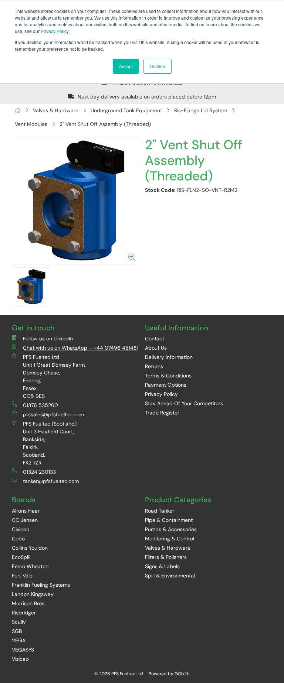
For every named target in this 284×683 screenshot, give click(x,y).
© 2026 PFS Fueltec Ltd (118, 674)
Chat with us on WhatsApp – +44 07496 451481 (80, 347)
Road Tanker (159, 510)
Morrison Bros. (28, 603)
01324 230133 (39, 472)
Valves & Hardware (55, 110)
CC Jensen (25, 520)
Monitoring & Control (169, 538)
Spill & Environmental (170, 575)
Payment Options (165, 385)
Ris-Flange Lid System (200, 110)
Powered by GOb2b (169, 674)
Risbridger (24, 612)
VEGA (19, 640)
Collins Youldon (30, 547)
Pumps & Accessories (171, 529)
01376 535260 (40, 405)
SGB (17, 631)
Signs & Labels (162, 566)
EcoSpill (21, 557)
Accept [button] (126, 66)
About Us (156, 347)
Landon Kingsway (33, 594)
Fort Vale (22, 575)
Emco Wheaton (30, 566)
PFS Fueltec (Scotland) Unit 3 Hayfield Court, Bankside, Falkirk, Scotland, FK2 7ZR (50, 443)
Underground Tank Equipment (126, 110)
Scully (19, 622)
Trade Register (162, 412)
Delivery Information (169, 357)
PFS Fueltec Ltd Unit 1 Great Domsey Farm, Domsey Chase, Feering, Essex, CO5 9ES (54, 376)
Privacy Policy (54, 31)
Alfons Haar (26, 510)
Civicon (20, 529)
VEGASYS (23, 649)
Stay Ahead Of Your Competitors (184, 403)
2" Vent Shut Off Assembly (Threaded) (105, 124)
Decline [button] (157, 66)
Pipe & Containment (169, 520)
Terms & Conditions (168, 375)
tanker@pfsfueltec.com (51, 481)
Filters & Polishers (166, 557)
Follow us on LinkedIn (48, 338)
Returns (154, 366)
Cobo (18, 538)
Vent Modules (31, 124)
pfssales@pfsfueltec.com (53, 414)
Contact (154, 338)
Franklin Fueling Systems (41, 585)
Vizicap (20, 659)
